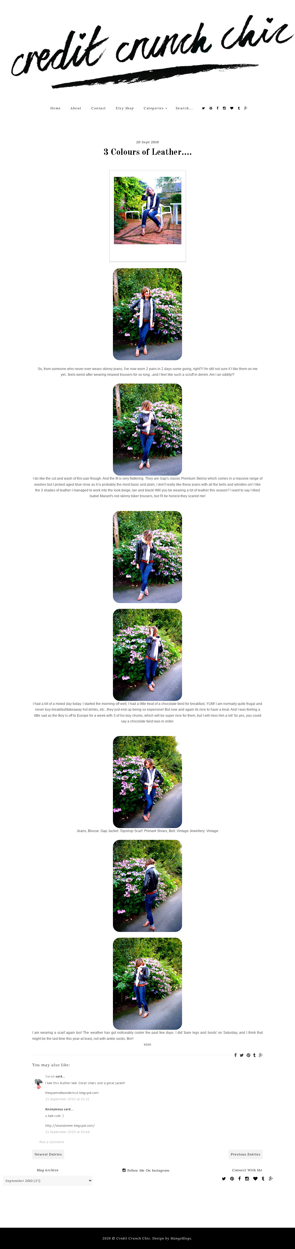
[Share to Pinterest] (248, 1055)
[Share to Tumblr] (254, 1055)
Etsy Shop (125, 108)
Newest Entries (48, 1154)
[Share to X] (242, 1055)
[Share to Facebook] (235, 1055)
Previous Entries (245, 1154)
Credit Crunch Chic (133, 1238)
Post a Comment (51, 1142)
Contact (98, 108)
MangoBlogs (181, 1238)
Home (55, 108)
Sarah (50, 1076)
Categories (154, 108)
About (76, 108)
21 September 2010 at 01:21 (67, 1099)
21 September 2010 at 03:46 (67, 1132)
